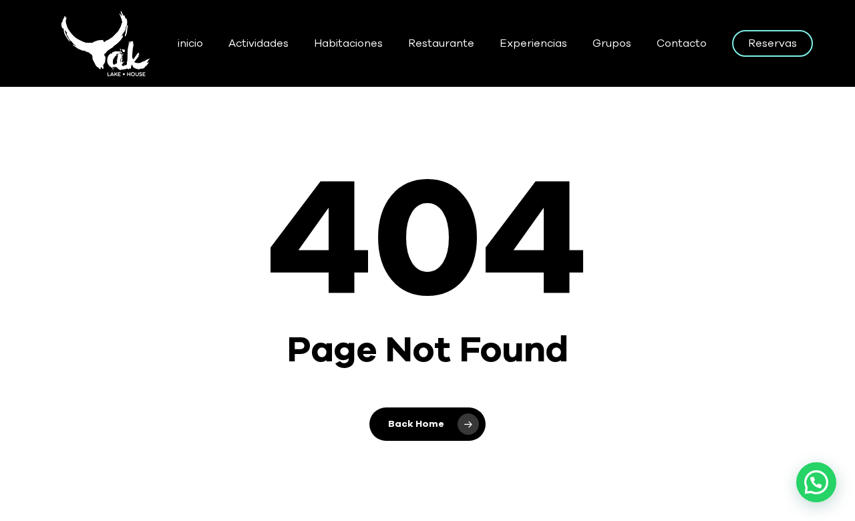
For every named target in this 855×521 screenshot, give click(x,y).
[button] (816, 482)
